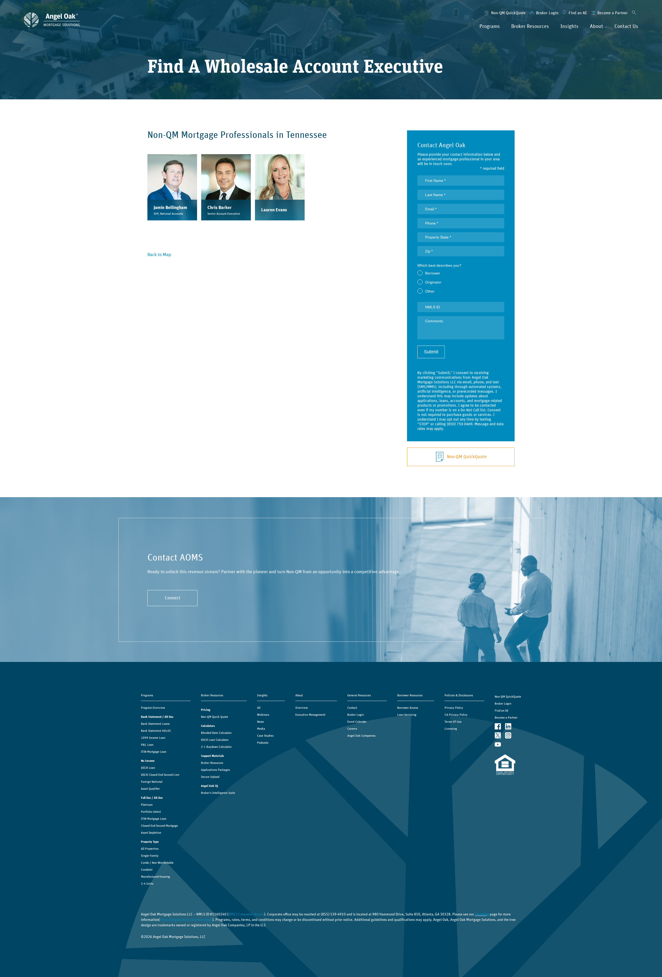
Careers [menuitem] (352, 728)
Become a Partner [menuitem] (612, 13)
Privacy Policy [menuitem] (454, 707)
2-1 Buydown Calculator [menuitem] (216, 746)
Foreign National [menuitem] (151, 781)
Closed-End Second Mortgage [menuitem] (159, 825)
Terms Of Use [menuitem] (453, 721)
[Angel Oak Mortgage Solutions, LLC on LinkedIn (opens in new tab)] (508, 726)
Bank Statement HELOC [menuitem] (156, 730)
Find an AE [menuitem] (578, 13)
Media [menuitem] (261, 728)
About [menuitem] (596, 26)
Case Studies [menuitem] (265, 735)
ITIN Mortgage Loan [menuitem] (153, 751)
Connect (172, 598)
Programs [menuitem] (489, 26)
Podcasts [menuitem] (262, 742)
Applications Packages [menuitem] (215, 769)
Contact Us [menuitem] (626, 26)
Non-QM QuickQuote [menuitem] (508, 13)
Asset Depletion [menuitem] (151, 832)
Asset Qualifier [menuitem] (150, 788)
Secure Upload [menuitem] (210, 776)
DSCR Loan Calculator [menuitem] (215, 739)
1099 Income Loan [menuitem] (153, 737)
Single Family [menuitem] (150, 855)
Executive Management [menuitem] (310, 714)
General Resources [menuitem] (359, 695)
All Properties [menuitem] (150, 848)
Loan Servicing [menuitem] (406, 714)
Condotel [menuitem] (146, 869)
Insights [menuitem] (569, 26)
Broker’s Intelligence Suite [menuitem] (218, 792)
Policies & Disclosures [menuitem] (459, 695)
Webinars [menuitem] (263, 714)
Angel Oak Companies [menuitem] (361, 735)
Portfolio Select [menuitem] (151, 811)
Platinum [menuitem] (147, 804)
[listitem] (172, 187)
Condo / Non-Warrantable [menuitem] (157, 862)
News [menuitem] (260, 721)
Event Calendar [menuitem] (357, 721)
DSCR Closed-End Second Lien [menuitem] (160, 774)
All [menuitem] (258, 707)
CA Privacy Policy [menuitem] (456, 714)
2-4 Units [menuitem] (147, 883)
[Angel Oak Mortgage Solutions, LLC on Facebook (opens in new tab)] (498, 726)
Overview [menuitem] (301, 707)
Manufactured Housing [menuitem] (155, 876)
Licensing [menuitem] (451, 728)
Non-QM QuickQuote (467, 456)
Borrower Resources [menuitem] (410, 695)
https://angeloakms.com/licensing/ (186, 920)
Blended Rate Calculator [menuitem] (216, 732)
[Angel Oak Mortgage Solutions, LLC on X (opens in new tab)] (498, 735)
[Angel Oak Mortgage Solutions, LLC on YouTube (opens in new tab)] (498, 744)
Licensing (482, 914)
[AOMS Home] (52, 19)
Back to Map (159, 254)
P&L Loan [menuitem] (147, 744)
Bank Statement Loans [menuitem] (155, 723)
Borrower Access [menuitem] (407, 707)
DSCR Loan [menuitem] (148, 767)
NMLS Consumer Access (246, 914)
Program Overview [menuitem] (153, 707)
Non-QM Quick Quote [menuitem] (214, 716)
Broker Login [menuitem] (547, 13)
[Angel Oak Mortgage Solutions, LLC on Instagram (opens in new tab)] (508, 735)
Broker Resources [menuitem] (530, 26)
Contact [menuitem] (352, 707)
